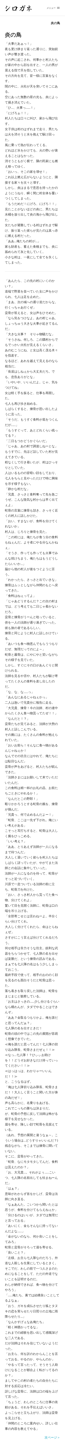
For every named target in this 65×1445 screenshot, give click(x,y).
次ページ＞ (52, 1437)
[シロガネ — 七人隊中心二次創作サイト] (32, 7)
